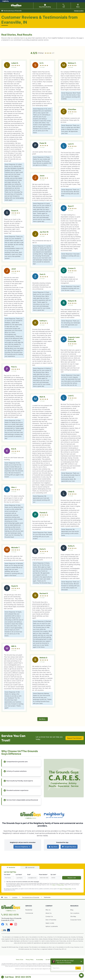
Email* (29, 874)
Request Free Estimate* (74, 738)
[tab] (10, 867)
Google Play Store (70, 847)
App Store (54, 847)
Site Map (73, 916)
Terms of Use (19, 959)
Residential (12, 867)
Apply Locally (50, 923)
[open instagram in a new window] (15, 925)
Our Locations (74, 913)
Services (28, 906)
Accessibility (39, 959)
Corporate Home (75, 920)
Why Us (48, 910)
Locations (14, 897)
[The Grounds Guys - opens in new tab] (30, 815)
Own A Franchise (51, 920)
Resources (74, 906)
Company (49, 906)
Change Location (79, 10)
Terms (53, 884)
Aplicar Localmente (52, 926)
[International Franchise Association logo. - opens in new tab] (4, 930)
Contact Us (49, 916)
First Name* (7, 874)
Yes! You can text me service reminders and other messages (22, 881)
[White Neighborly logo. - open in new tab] (5, 1)
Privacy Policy (60, 884)
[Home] (2, 897)
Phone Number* (43, 874)
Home (5, 897)
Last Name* (19, 874)
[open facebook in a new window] (2, 925)
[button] (37, 10)
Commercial (30, 867)
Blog (71, 910)
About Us (48, 913)
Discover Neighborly (21, 847)
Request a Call (72, 877)
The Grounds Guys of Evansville (30, 897)
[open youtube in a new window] (11, 925)
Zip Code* (53, 874)
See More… (42, 719)
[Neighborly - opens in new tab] (54, 815)
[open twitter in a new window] (7, 925)
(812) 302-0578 (11, 914)
